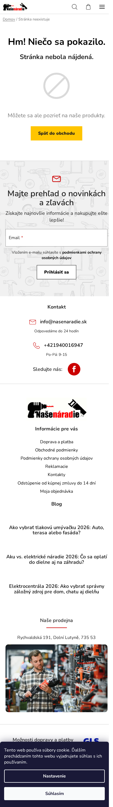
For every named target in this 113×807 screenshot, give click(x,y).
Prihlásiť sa (56, 272)
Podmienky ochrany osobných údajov (57, 458)
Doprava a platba (56, 442)
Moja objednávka (56, 491)
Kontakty (56, 475)
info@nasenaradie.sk (63, 321)
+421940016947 (63, 345)
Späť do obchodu (56, 133)
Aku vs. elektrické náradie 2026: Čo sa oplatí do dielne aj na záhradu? (56, 559)
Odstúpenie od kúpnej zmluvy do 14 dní (57, 483)
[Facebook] (74, 369)
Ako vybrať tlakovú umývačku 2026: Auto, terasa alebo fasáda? (56, 530)
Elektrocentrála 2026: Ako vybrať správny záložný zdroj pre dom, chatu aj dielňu (56, 589)
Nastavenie (54, 776)
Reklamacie (56, 466)
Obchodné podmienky (56, 450)
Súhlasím (54, 794)
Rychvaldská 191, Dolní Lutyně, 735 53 (56, 638)
